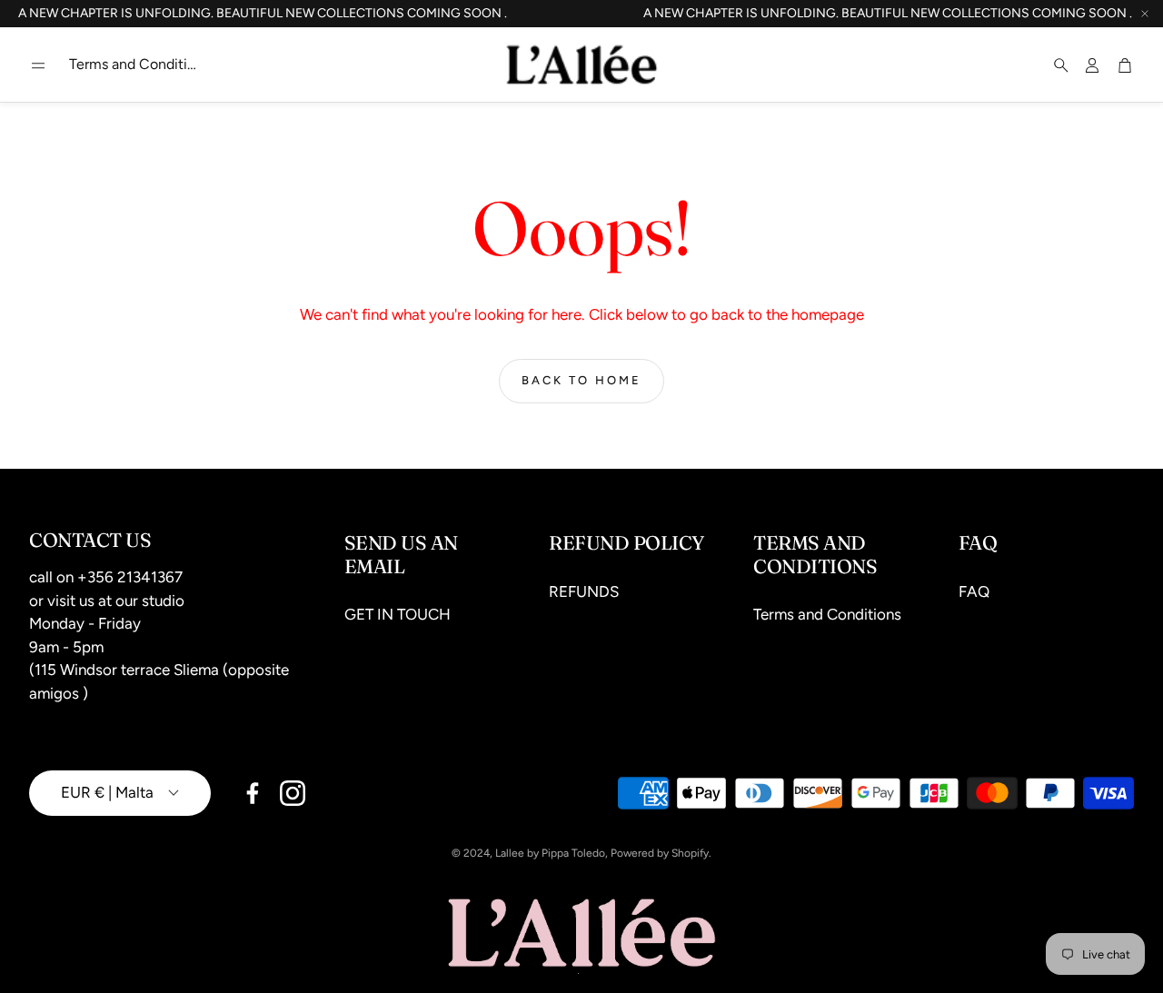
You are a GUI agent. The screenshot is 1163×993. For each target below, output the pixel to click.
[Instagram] (292, 793)
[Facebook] (252, 793)
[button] (38, 65)
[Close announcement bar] (1144, 13)
